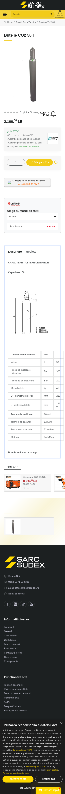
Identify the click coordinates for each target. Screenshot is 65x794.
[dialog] (32, 757)
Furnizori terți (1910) (23, 750)
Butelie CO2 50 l (31, 522)
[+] (22, 162)
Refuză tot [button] (48, 779)
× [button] (61, 723)
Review (31, 251)
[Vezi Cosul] (60, 14)
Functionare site (15, 677)
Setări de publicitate (36, 766)
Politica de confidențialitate (15, 773)
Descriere (15, 251)
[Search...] (51, 14)
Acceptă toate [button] (18, 779)
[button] (39, 162)
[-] (9, 162)
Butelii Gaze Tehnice (26, 22)
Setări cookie (52, 769)
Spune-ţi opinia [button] (38, 112)
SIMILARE (12, 467)
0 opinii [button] (23, 112)
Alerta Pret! (48, 114)
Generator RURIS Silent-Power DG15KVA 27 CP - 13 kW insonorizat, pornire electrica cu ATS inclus (35, 477)
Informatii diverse (16, 619)
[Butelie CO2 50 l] (13, 526)
